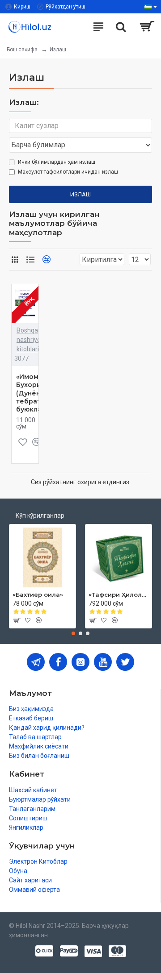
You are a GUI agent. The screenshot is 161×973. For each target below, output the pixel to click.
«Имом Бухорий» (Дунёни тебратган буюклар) (34, 393)
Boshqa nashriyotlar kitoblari (33, 340)
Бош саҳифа (22, 49)
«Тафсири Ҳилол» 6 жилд (118, 594)
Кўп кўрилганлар (40, 515)
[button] (73, 633)
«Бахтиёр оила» (38, 594)
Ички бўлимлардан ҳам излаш (56, 162)
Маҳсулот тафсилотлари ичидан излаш (68, 172)
